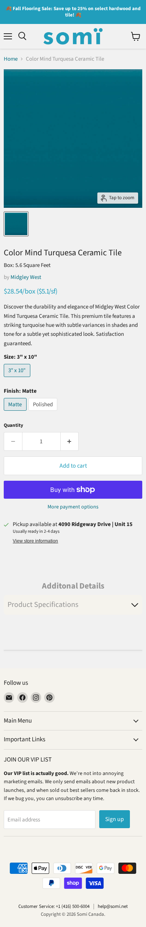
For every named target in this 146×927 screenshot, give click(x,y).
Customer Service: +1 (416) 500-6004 (53, 906)
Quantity (13, 425)
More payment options (73, 507)
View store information (35, 541)
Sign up (114, 819)
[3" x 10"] (18, 379)
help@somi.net (113, 906)
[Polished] (44, 413)
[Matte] (16, 413)
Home (11, 59)
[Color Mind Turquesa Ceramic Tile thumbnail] (16, 224)
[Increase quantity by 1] (70, 441)
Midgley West (25, 277)
